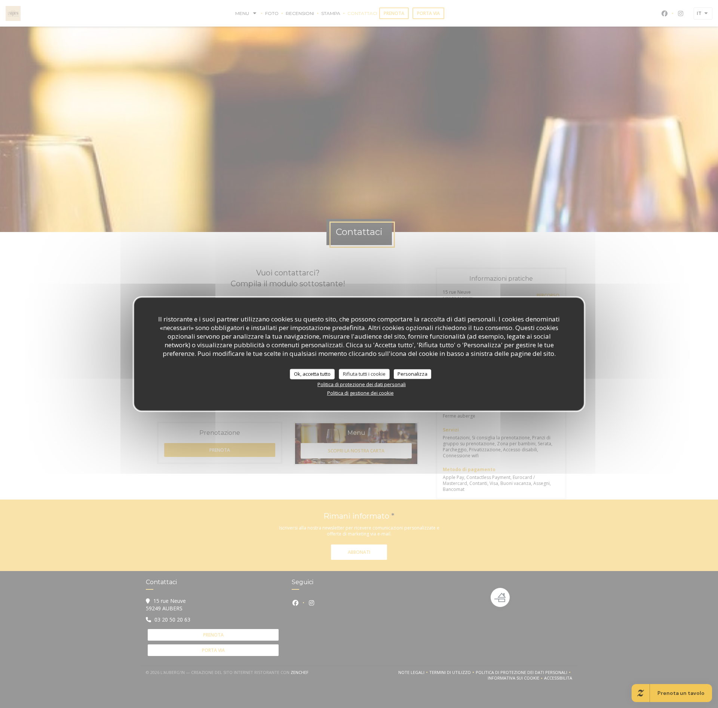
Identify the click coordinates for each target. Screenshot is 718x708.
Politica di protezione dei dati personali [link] (361, 384)
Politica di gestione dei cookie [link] (360, 392)
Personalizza (412, 373)
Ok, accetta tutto (312, 373)
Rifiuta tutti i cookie (364, 373)
